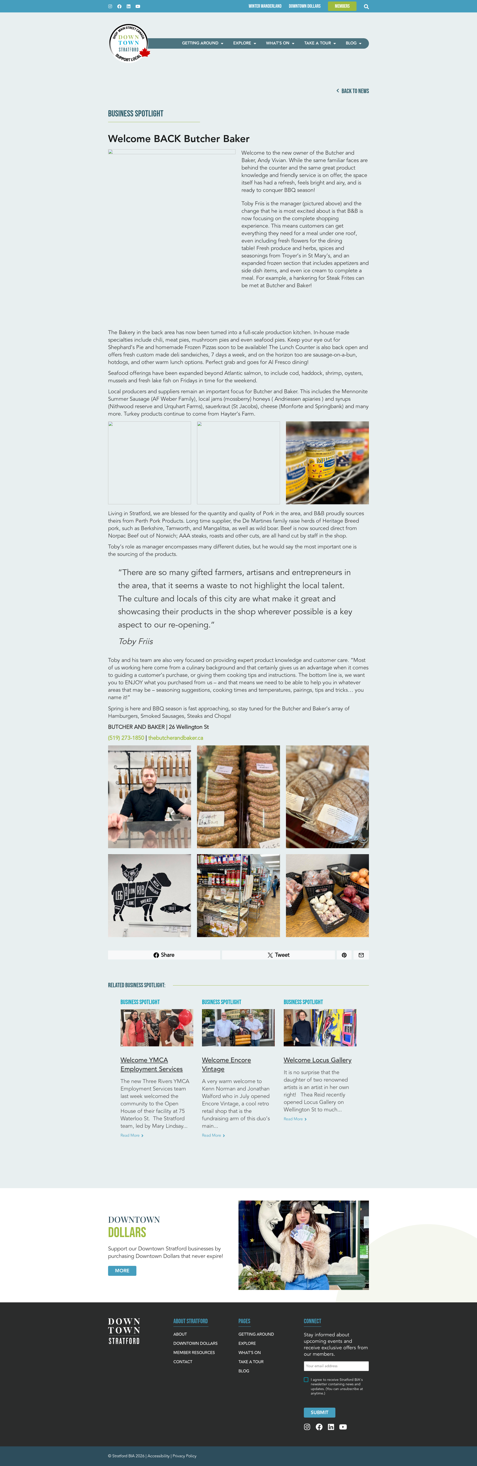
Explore (242, 43)
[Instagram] (110, 6)
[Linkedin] (128, 6)
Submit (319, 1412)
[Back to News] (338, 90)
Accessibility (159, 1456)
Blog (351, 43)
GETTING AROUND (200, 43)
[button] (342, 6)
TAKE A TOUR (317, 43)
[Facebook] (119, 6)
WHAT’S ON (277, 43)
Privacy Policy (185, 1456)
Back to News (355, 91)
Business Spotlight (135, 114)
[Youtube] (138, 6)
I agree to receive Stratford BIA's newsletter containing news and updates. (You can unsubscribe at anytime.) (337, 1387)
